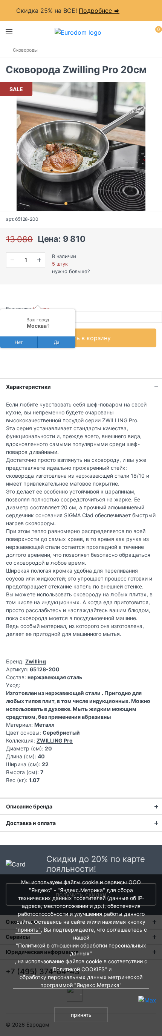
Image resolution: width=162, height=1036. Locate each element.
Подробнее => (99, 10)
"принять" (28, 929)
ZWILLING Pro (55, 740)
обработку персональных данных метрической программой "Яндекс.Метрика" (81, 981)
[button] (65, 203)
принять (81, 1015)
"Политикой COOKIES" (78, 969)
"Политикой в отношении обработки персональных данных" (81, 949)
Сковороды (25, 50)
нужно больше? (71, 271)
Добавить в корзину (81, 338)
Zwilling (35, 661)
